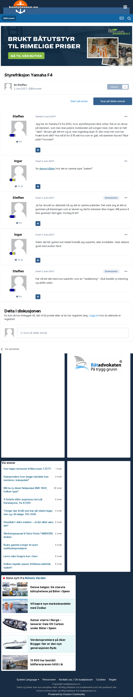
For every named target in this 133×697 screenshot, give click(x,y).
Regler (113, 679)
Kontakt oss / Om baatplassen (76, 679)
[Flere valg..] (125, 117)
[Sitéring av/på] (38, 150)
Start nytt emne (79, 101)
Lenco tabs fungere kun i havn (21, 556)
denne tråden (47, 168)
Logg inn (94, 315)
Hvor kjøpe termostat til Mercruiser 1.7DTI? (27, 468)
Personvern (49, 679)
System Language (27, 679)
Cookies (101, 679)
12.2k (20, 186)
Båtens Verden (35, 578)
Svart (45, 161)
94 (20, 141)
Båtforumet (35, 88)
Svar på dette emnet (112, 101)
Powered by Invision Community (66, 694)
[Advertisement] (27, 405)
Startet (46, 116)
